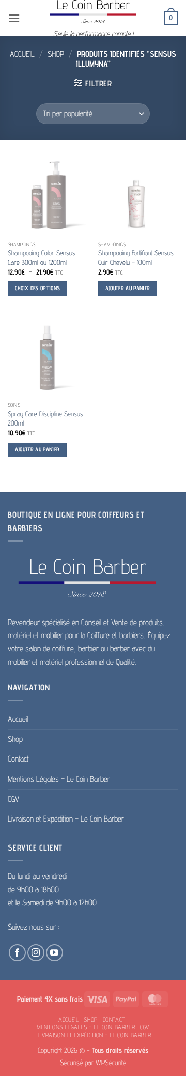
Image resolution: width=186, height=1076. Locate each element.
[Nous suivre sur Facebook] (17, 952)
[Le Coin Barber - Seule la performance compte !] (93, 11)
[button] (14, 18)
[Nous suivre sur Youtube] (54, 952)
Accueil (22, 54)
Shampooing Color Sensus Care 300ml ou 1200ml (41, 257)
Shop (56, 54)
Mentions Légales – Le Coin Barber (59, 779)
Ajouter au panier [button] (127, 288)
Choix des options (37, 288)
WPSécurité (111, 1062)
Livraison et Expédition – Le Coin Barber (66, 819)
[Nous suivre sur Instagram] (35, 952)
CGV (13, 799)
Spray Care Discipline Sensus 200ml (45, 418)
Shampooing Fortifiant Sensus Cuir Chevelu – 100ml (136, 257)
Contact (18, 759)
